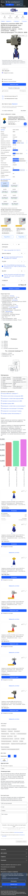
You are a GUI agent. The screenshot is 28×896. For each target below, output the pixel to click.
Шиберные (3, 731)
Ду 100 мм (9, 736)
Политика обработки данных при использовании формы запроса (12, 838)
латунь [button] (21, 153)
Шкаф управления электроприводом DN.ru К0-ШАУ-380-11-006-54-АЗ (7, 230)
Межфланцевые (5, 733)
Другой (18, 4)
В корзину (14, 510)
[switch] (2, 765)
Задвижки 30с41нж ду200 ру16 (18, 743)
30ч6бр (21, 741)
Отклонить (14, 881)
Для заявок (4, 853)
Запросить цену (14, 84)
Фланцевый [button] (15, 150)
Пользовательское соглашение (8, 866)
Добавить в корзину (14, 288)
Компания (3, 860)
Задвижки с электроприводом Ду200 (10, 749)
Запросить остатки (14, 552)
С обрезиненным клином (7, 738)
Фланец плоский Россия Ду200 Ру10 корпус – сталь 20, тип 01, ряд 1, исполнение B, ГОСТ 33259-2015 (14, 276)
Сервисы (3, 856)
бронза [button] (17, 153)
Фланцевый (15, 300)
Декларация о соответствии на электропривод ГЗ (14, 406)
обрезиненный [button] (16, 160)
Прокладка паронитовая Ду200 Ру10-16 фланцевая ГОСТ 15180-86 (13, 257)
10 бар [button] (14, 142)
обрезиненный (8, 311)
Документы (3, 869)
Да (9, 4)
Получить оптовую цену (14, 88)
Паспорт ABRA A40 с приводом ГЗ (10, 393)
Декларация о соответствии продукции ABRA (12, 398)
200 (17, 297)
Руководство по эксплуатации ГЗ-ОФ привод (12, 408)
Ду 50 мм (17, 738)
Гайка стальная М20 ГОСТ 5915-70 (12, 250)
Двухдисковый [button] (22, 160)
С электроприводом (13, 307)
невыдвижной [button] (16, 158)
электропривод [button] (16, 170)
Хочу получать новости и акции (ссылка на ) (13, 835)
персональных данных (18, 832)
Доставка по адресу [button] (8, 765)
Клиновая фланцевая (6, 741)
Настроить (14, 887)
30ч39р (22, 738)
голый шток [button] (22, 170)
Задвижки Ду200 (5, 743)
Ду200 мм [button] (15, 140)
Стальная (3, 736)
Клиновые (16, 21)
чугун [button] (14, 153)
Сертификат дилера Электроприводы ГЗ (11, 413)
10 (14, 298)
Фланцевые (17, 731)
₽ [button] (8, 70)
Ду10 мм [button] (19, 140)
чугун (16, 305)
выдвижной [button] (21, 158)
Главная (3, 21)
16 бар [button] (22, 142)
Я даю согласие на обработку (12, 832)
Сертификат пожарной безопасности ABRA (12, 401)
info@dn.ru (3, 5)
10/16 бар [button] (18, 142)
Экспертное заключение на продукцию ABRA (12, 396)
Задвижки (8, 21)
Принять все (13, 884)
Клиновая (12, 295)
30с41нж (3, 725)
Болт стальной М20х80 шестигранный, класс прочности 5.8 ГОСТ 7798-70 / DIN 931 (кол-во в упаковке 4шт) (15, 266)
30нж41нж (15, 741)
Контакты (3, 2)
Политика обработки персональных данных (11, 864)
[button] (20, 131)
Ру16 (15, 736)
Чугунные (12, 733)
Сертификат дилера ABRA (8, 403)
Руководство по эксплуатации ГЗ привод (11, 411)
